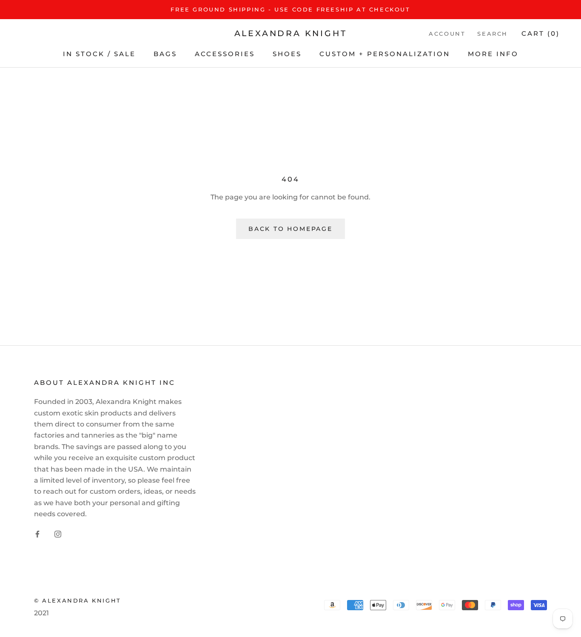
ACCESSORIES (225, 54)
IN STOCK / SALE (99, 54)
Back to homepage (290, 229)
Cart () (540, 33)
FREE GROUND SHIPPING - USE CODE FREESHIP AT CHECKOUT (290, 9)
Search (492, 33)
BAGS (165, 54)
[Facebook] (37, 534)
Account (447, 33)
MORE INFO (493, 54)
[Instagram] (57, 534)
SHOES (287, 54)
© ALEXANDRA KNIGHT (77, 600)
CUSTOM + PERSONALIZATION (384, 54)
